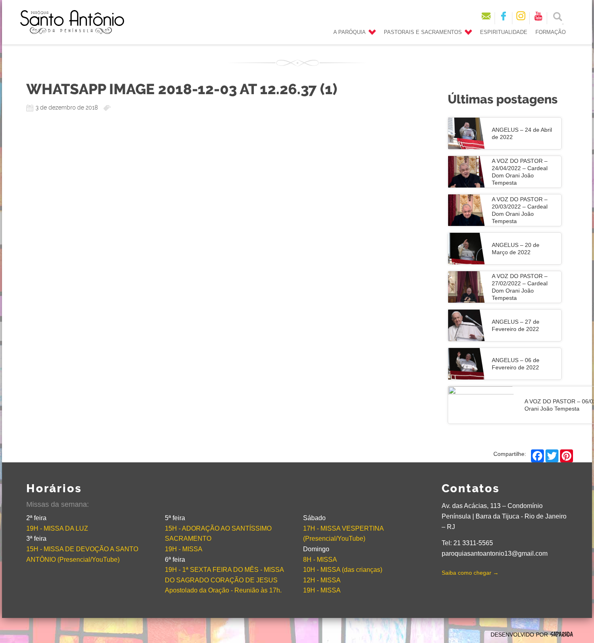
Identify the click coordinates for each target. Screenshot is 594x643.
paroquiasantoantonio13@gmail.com (495, 553)
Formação (550, 32)
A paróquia (349, 32)
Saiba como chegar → (470, 572)
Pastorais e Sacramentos (423, 32)
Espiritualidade (503, 32)
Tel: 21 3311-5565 (467, 543)
